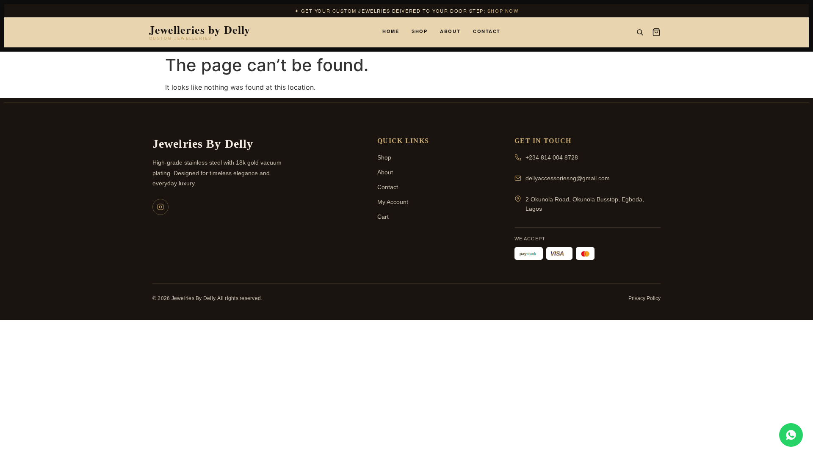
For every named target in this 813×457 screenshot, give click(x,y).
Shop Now (502, 10)
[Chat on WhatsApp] (791, 435)
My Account (392, 201)
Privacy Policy (644, 298)
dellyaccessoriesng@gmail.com (567, 178)
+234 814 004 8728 (551, 157)
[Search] (640, 32)
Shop (419, 31)
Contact (487, 31)
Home (390, 31)
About (450, 31)
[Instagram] (160, 207)
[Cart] (656, 32)
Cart (383, 216)
